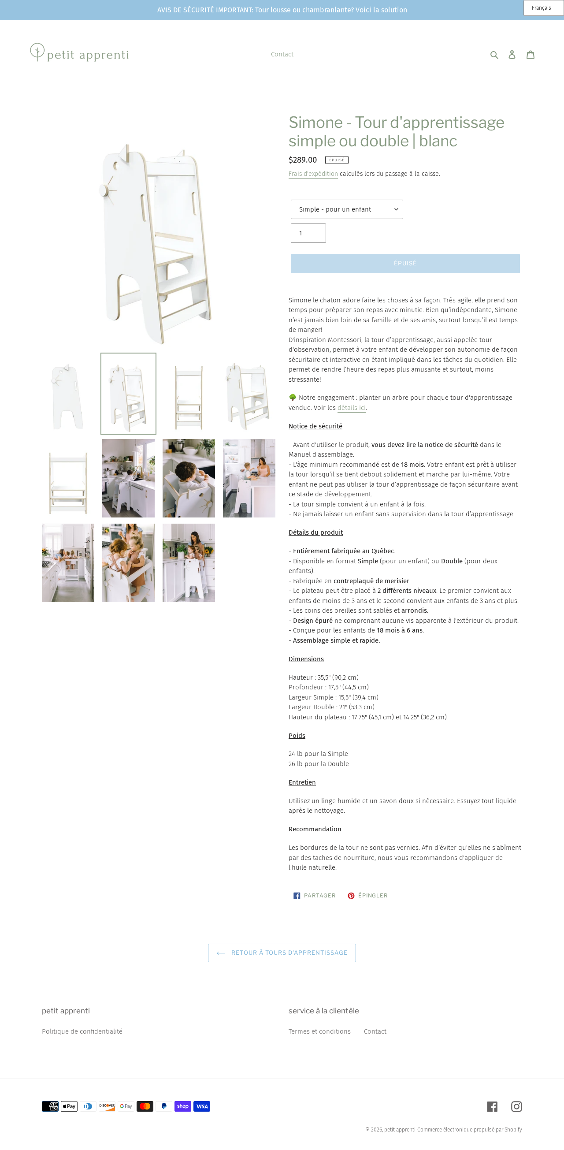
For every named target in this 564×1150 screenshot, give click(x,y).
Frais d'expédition (313, 174)
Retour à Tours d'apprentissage (288, 952)
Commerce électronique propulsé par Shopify (469, 1130)
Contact (375, 1031)
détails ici (352, 408)
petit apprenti (400, 1130)
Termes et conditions (320, 1031)
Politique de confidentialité (82, 1031)
